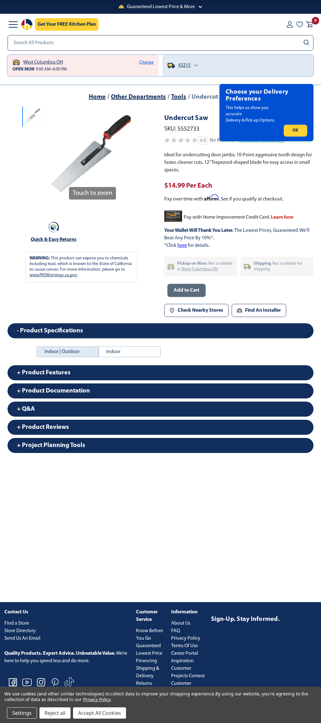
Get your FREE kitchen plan (67, 24)
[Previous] (52, 154)
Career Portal (184, 653)
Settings (22, 713)
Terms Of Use (184, 645)
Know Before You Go (149, 634)
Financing (146, 660)
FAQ (175, 630)
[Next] (132, 154)
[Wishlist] (299, 24)
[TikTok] (69, 682)
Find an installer (263, 310)
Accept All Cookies (99, 713)
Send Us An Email (22, 638)
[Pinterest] (55, 682)
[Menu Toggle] (13, 24)
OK (295, 130)
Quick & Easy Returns (53, 239)
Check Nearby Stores (200, 310)
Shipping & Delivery (147, 672)
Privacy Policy (185, 638)
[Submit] (307, 43)
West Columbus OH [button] (200, 269)
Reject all (55, 713)
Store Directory (20, 630)
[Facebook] (13, 682)
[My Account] (289, 24)
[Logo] (27, 24)
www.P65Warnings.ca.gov (53, 275)
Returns (144, 683)
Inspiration (182, 660)
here (182, 245)
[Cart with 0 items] (309, 24)
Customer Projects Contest (188, 672)
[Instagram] (41, 682)
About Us (180, 623)
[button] (160, 7)
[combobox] (160, 43)
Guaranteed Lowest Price (149, 649)
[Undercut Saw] (32, 117)
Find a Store (16, 623)
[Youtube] (27, 682)
